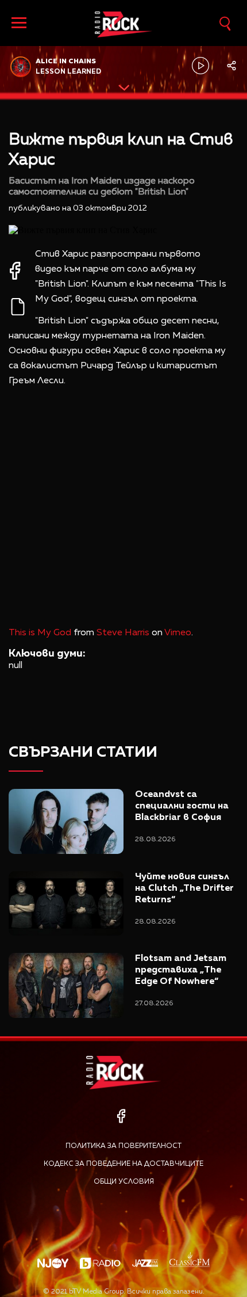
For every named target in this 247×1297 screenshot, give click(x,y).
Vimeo (177, 633)
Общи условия (124, 1181)
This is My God (40, 633)
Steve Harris (123, 633)
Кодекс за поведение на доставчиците (123, 1164)
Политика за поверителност (123, 1146)
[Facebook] (121, 1116)
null (15, 665)
